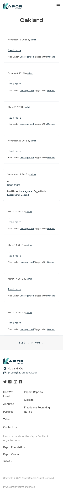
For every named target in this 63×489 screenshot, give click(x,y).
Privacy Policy (10, 487)
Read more (31, 50)
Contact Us (10, 427)
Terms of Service (26, 487)
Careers (28, 400)
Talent (6, 419)
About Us (8, 404)
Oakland (51, 57)
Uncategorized (27, 57)
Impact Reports (33, 392)
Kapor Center (12, 454)
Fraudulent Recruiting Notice (37, 409)
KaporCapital (13, 195)
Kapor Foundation (14, 447)
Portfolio (8, 412)
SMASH (7, 461)
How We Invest (8, 394)
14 (31, 342)
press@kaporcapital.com (23, 372)
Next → (39, 342)
